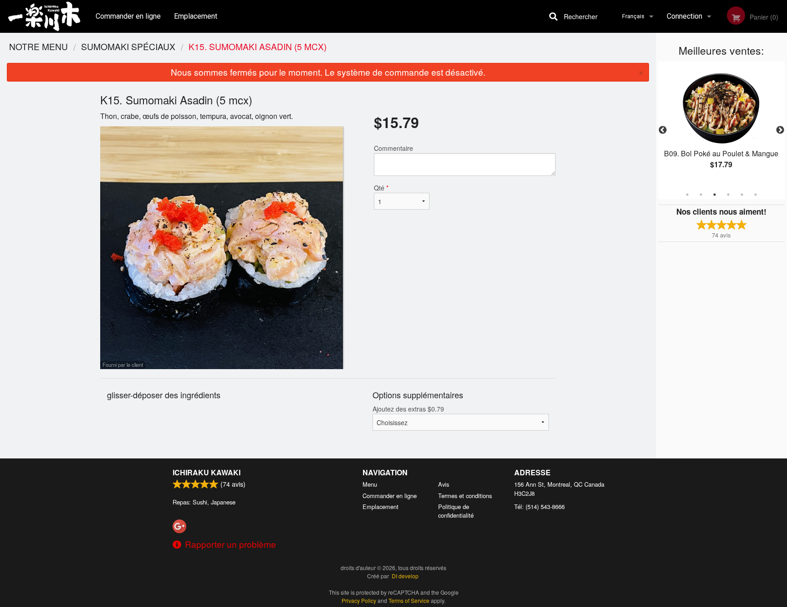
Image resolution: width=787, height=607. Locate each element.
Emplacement (195, 16)
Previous (662, 130)
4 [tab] (728, 194)
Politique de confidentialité (456, 511)
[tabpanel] (721, 125)
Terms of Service (408, 600)
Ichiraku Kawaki (206, 472)
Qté (381, 187)
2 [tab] (700, 194)
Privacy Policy (359, 600)
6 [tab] (755, 194)
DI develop (405, 576)
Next (780, 130)
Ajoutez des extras (408, 408)
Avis (443, 484)
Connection (684, 16)
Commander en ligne (128, 16)
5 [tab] (741, 194)
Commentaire (393, 148)
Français (633, 16)
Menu (370, 484)
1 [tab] (687, 194)
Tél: (539, 506)
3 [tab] (714, 194)
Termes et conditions (465, 495)
